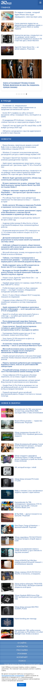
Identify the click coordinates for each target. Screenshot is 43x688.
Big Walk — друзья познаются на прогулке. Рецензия (28, 515)
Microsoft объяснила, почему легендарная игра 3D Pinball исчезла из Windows (21, 253)
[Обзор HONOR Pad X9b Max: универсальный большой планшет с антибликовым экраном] (7, 564)
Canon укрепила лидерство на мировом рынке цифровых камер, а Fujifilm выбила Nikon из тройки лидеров (28, 26)
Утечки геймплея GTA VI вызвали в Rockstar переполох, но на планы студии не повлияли (19, 376)
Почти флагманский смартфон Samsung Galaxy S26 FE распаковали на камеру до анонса (21, 322)
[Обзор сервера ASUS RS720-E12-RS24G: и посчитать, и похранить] (7, 575)
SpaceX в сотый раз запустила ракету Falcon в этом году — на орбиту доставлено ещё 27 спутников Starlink (20, 316)
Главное (5, 7)
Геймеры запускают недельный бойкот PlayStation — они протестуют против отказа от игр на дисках (21, 192)
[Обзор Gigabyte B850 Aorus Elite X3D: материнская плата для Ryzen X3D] (7, 599)
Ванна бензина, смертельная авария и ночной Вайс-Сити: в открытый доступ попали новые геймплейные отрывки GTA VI (20, 147)
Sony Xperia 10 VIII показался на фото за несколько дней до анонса (17, 339)
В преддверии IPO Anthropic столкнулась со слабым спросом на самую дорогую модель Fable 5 (21, 121)
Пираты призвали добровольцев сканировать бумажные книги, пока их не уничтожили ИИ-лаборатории (21, 364)
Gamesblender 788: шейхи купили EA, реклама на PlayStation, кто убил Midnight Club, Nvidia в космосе (29, 632)
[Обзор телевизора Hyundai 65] (7, 436)
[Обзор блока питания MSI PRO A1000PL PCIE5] (7, 610)
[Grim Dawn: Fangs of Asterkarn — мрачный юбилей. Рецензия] (7, 529)
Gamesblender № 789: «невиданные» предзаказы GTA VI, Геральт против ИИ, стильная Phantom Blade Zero (28, 504)
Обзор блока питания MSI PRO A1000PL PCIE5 (26, 608)
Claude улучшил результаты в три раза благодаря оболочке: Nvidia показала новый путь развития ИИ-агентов (21, 357)
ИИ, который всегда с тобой (25, 467)
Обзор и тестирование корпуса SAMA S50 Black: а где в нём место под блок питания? (28, 550)
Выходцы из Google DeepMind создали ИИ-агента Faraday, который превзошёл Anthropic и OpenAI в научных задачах (21, 272)
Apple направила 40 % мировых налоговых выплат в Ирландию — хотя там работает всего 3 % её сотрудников (21, 309)
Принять (21, 685)
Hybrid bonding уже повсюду (25, 619)
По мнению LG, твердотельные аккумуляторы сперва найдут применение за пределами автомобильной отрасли (18, 107)
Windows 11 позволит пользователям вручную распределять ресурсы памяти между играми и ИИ (20, 153)
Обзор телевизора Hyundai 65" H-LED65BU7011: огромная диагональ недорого (29, 434)
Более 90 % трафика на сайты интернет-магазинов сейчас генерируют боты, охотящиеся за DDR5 (21, 115)
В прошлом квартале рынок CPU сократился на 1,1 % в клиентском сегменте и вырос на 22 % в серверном (20, 232)
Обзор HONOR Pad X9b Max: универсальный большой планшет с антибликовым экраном (28, 562)
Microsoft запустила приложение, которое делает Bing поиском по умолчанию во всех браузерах (20, 381)
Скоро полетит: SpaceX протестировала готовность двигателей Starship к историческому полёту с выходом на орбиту (20, 328)
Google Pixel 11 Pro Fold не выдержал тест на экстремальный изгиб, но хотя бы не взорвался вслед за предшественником (19, 387)
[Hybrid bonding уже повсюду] (7, 622)
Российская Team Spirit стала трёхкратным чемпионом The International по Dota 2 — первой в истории (20, 200)
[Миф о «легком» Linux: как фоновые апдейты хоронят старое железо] (7, 494)
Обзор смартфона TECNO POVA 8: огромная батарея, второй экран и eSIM (28, 539)
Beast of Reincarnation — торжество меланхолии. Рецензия (28, 422)
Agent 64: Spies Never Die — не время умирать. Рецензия (27, 48)
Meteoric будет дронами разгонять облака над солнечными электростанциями (21, 179)
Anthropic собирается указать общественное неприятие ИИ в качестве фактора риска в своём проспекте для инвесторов (21, 247)
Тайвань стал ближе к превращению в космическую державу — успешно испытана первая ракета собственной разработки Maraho (21, 260)
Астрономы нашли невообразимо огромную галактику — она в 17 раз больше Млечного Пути (21, 344)
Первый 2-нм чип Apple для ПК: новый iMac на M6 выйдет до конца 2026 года (21, 126)
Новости (6, 139)
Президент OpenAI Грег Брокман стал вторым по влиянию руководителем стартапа (20, 159)
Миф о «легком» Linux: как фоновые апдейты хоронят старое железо (29, 491)
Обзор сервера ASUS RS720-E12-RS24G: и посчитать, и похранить (28, 573)
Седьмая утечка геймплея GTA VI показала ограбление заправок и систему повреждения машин (19, 302)
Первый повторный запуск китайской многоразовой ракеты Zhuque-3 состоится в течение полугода (21, 394)
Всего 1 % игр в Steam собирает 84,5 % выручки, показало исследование (20, 296)
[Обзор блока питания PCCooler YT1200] (7, 482)
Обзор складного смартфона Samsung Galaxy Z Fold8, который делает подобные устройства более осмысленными (28, 458)
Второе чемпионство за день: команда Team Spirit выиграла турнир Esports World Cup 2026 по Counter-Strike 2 (20, 185)
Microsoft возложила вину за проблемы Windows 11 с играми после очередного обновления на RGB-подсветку (18, 350)
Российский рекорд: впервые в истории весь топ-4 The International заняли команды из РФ (21, 371)
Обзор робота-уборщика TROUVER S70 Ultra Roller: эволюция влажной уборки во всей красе (28, 585)
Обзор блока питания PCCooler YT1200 (27, 480)
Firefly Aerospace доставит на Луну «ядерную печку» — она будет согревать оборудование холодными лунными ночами (19, 289)
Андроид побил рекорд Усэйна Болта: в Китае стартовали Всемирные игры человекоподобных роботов (20, 225)
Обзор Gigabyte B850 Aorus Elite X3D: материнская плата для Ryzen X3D (28, 597)
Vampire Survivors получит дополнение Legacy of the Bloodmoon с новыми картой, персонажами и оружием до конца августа (21, 212)
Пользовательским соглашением (13, 675)
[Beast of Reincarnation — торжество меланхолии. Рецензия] (7, 424)
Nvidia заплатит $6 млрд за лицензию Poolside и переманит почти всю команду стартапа (21, 206)
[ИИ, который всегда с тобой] (7, 471)
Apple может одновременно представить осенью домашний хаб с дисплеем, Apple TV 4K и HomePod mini (21, 165)
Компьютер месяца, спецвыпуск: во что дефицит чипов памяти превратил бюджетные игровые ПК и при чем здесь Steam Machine (28, 37)
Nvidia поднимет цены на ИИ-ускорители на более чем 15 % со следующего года (20, 266)
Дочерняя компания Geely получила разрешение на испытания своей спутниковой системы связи (20, 240)
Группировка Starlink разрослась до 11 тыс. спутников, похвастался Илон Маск (18, 334)
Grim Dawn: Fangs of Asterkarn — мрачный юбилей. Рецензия (27, 526)
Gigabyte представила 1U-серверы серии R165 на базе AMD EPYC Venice (21, 284)
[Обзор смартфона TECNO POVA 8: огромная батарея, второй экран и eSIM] (7, 540)
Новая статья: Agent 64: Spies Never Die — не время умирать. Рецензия (19, 278)
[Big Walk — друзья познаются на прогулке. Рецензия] (7, 517)
